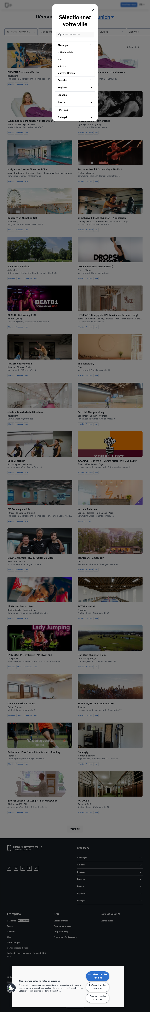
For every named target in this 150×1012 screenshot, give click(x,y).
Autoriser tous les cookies (97, 976)
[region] (68, 986)
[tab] (75, 59)
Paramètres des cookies (98, 998)
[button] (11, 988)
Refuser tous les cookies (97, 987)
